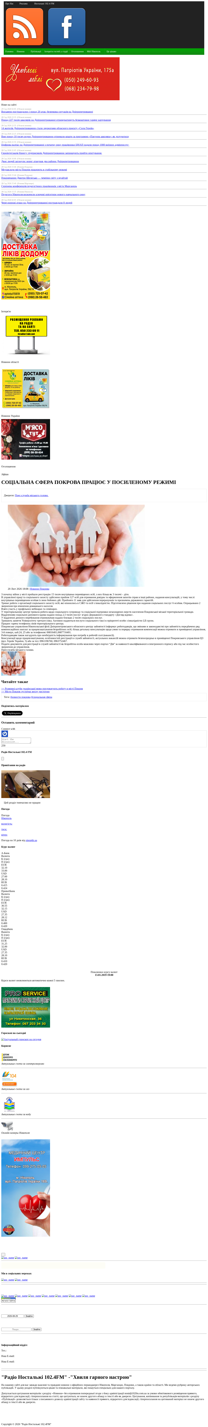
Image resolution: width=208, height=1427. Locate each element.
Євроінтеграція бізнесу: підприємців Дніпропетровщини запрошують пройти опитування (51, 153)
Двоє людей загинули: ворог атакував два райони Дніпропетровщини (40, 161)
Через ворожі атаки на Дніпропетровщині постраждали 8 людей (36, 202)
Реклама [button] (23, 3)
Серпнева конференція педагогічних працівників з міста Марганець (39, 186)
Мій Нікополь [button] (93, 51)
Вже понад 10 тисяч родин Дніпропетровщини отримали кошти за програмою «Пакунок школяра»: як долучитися (65, 136)
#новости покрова (20, 697)
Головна (9, 51)
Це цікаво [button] (111, 51)
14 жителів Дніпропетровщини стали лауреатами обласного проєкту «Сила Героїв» (47, 128)
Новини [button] (21, 51)
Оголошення (77, 51)
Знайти (29, 1316)
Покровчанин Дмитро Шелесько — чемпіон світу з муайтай (34, 178)
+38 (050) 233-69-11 (18, 1350)
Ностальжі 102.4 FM (44, 3)
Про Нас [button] (9, 3)
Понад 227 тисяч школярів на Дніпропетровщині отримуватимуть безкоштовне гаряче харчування (56, 120)
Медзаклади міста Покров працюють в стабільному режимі (34, 169)
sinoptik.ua (31, 840)
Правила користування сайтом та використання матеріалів (33, 1407)
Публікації (36, 51)
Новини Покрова (39, 588)
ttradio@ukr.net (23, 1356)
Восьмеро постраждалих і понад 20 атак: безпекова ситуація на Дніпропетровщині (47, 111)
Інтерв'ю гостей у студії (56, 51)
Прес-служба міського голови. (31, 495)
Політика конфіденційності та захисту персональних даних (34, 1413)
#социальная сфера (41, 697)
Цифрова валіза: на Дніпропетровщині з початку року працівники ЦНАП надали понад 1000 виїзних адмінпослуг (65, 144)
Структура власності (12, 1418)
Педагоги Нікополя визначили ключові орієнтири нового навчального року (43, 194)
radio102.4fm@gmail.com (14, 1364)
